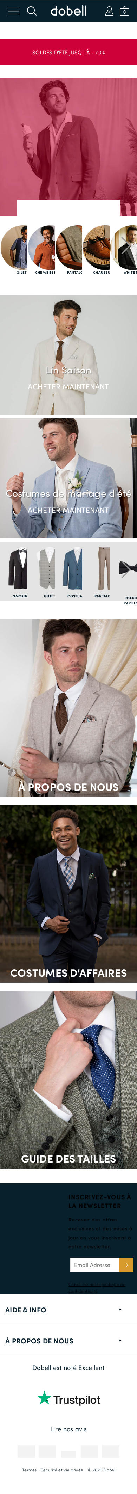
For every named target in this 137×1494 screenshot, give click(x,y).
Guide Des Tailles (69, 1158)
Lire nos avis (68, 1429)
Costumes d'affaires (68, 972)
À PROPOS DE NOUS (39, 1341)
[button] (68, 48)
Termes (29, 1469)
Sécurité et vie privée (62, 1469)
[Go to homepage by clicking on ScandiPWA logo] (68, 11)
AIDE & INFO (25, 1310)
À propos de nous (68, 786)
